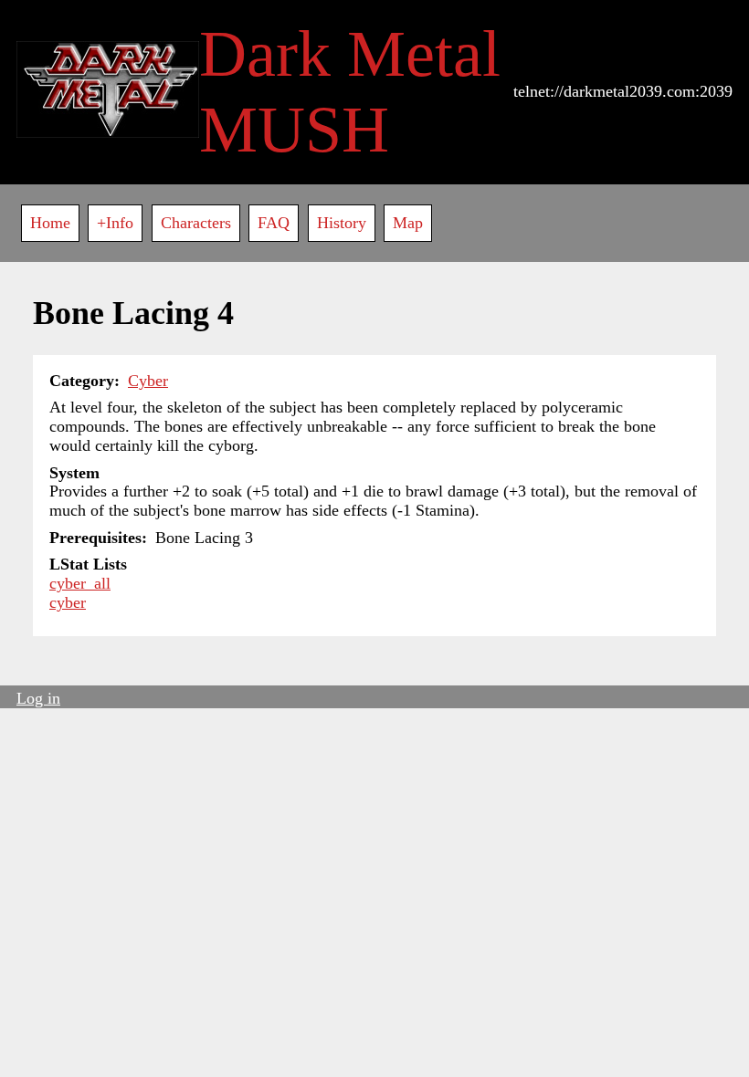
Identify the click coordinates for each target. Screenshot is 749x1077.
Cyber (148, 380)
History (341, 223)
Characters (196, 223)
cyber (67, 602)
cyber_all (80, 583)
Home (50, 223)
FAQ (274, 223)
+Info (115, 223)
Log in (38, 698)
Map (408, 223)
